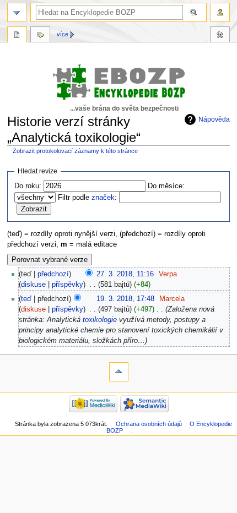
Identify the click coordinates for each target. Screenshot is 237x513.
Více (62, 34)
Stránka (17, 36)
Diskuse (40, 36)
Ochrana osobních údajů (149, 424)
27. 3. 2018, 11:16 (125, 274)
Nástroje (220, 36)
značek (103, 197)
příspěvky (67, 284)
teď (26, 299)
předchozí (53, 274)
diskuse (33, 284)
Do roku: (27, 186)
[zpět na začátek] (118, 371)
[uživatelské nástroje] (220, 12)
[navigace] (16, 12)
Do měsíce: (166, 186)
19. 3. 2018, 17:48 (125, 299)
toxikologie (100, 320)
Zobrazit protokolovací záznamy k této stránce (75, 151)
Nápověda (214, 119)
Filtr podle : (87, 197)
